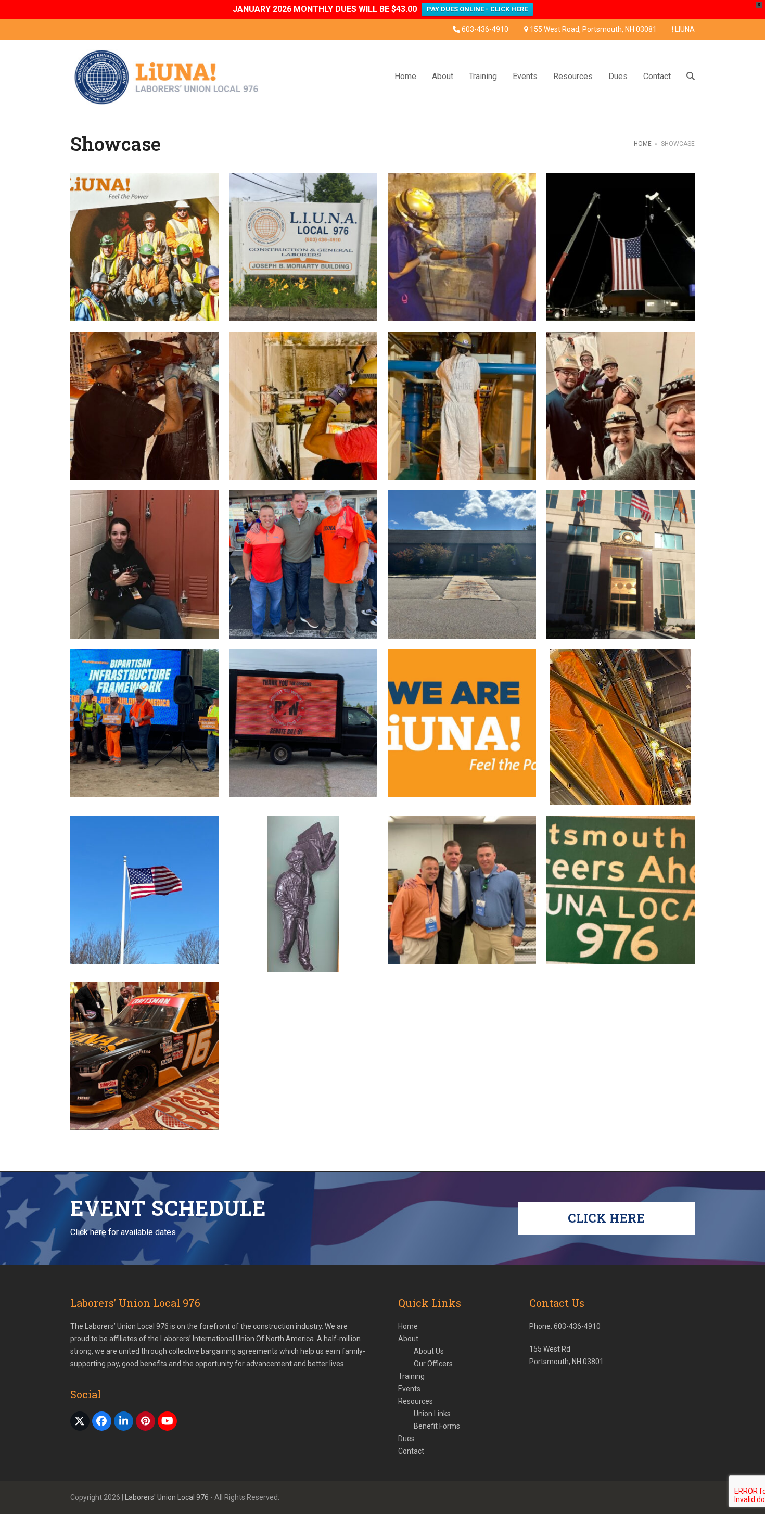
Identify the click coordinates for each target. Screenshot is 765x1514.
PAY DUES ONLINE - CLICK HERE (477, 9)
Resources (415, 1401)
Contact (411, 1451)
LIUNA (685, 29)
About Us (429, 1351)
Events (409, 1388)
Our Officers (433, 1363)
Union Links (432, 1413)
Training (411, 1376)
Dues (406, 1438)
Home (408, 1326)
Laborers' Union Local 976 (167, 1497)
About (408, 1338)
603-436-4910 (485, 29)
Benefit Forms (437, 1426)
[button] (691, 76)
